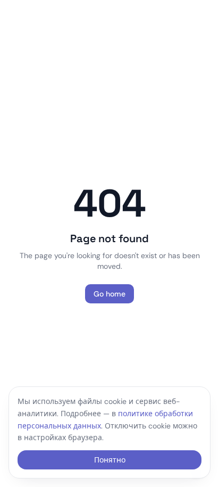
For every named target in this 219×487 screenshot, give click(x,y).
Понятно (109, 460)
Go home (109, 294)
